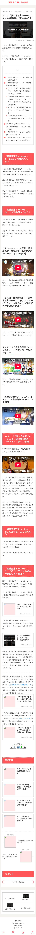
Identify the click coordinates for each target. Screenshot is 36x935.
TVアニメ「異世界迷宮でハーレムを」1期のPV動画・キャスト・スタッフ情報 (18, 126)
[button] (24, 747)
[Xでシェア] (11, 747)
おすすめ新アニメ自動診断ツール (20, 685)
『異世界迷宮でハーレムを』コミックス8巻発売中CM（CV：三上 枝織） (20, 118)
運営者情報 (18, 921)
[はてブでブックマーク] (18, 747)
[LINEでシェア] (21, 747)
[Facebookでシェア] (14, 747)
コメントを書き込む (18, 882)
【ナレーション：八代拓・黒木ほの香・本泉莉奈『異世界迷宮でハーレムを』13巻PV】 (19, 91)
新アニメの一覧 (24, 718)
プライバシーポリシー (18, 923)
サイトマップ (18, 928)
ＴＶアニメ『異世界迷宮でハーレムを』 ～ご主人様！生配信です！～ (19, 110)
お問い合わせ (18, 925)
